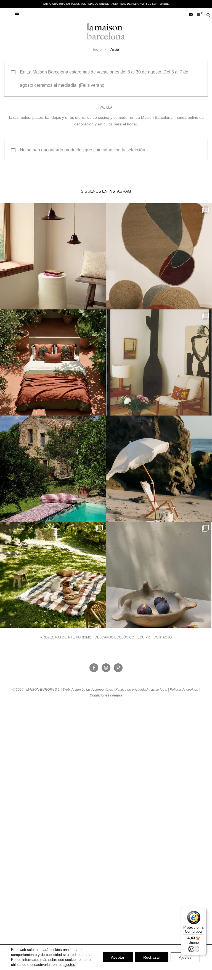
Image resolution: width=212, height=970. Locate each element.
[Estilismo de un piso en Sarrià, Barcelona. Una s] (159, 362)
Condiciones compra (106, 695)
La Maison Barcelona (106, 31)
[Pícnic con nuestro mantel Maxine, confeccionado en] (53, 575)
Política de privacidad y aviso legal (141, 690)
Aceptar (117, 957)
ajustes (69, 965)
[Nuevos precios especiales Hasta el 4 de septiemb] (159, 575)
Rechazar (151, 957)
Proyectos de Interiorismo (65, 637)
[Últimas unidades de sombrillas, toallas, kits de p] (159, 469)
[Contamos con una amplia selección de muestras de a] (159, 256)
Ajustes (185, 957)
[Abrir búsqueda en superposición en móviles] (206, 14)
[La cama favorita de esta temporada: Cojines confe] (53, 362)
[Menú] (203, 911)
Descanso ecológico (114, 637)
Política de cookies (184, 690)
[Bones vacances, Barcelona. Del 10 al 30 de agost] (53, 469)
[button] (10, 13)
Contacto (162, 637)
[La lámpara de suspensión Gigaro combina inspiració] (53, 256)
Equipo (143, 637)
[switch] (193, 949)
